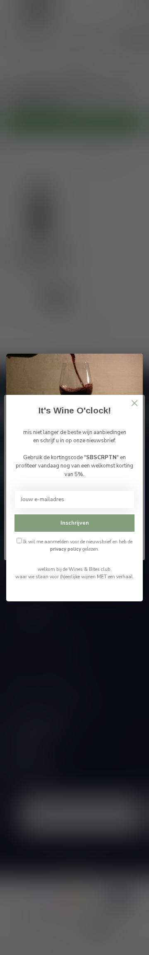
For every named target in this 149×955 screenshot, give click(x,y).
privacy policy (65, 549)
